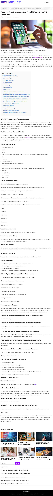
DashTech (30, 493)
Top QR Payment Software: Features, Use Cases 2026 (13, 477)
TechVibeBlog (12, 493)
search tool (27, 137)
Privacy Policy (36, 493)
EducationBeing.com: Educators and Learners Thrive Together (15, 483)
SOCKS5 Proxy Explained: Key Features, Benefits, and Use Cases (15, 473)
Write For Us (24, 493)
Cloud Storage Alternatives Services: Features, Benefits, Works (43, 444)
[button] (46, 2)
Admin (2, 17)
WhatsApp (35, 57)
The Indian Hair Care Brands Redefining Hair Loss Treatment (14, 470)
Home (2, 8)
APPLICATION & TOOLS (9, 8)
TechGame (18, 493)
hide (11, 73)
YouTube (40, 57)
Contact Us (43, 493)
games (35, 384)
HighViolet (28, 491)
